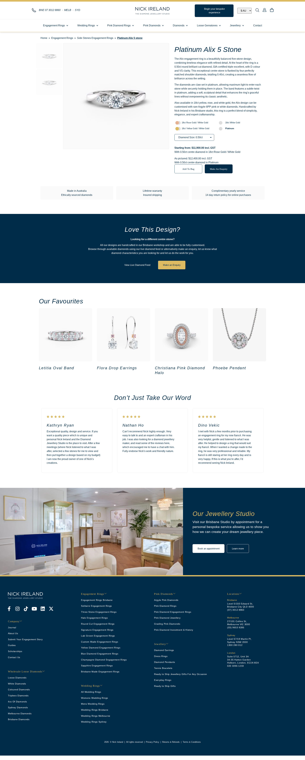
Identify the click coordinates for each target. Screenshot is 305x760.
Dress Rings (161, 656)
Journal (12, 627)
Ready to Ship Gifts (165, 686)
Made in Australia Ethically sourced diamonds (76, 192)
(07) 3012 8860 (235, 610)
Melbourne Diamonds (20, 713)
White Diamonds (17, 683)
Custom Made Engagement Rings (99, 642)
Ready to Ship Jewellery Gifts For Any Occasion (180, 674)
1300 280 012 (234, 645)
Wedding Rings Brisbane (94, 710)
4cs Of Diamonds (17, 701)
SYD (77, 10)
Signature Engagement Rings (97, 630)
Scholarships (15, 651)
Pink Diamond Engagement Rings (172, 612)
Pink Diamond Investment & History (173, 630)
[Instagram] (17, 608)
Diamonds (178, 25)
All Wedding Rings (91, 692)
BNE (50, 10)
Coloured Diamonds (19, 689)
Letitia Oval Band (56, 368)
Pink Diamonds (151, 25)
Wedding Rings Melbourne (95, 716)
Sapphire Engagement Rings (97, 665)
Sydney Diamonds (18, 707)
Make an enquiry (218, 169)
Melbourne (233, 617)
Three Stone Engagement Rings (99, 612)
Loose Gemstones (207, 25)
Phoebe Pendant (229, 368)
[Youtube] (34, 608)
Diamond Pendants (164, 662)
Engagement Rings (54, 25)
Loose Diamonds (17, 677)
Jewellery (235, 25)
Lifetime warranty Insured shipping (152, 192)
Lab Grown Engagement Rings (98, 635)
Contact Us (14, 657)
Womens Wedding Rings (94, 698)
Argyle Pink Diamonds (166, 600)
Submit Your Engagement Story (25, 639)
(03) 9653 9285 (235, 627)
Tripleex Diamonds (18, 695)
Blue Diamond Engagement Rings (99, 653)
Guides (12, 645)
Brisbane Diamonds (19, 719)
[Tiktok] (26, 608)
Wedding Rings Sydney (94, 721)
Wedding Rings (86, 25)
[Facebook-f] (9, 608)
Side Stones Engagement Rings (95, 38)
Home (44, 38)
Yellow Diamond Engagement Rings (100, 647)
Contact (257, 25)
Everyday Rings (162, 680)
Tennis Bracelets (163, 668)
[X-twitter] (51, 608)
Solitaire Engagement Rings (96, 606)
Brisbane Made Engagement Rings (100, 671)
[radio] (196, 122)
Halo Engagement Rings (94, 618)
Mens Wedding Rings (93, 704)
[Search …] (257, 10)
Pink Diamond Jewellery (167, 618)
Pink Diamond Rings (119, 25)
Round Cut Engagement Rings (98, 624)
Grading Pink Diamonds (167, 624)
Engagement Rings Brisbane (97, 600)
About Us (13, 633)
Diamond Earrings (164, 650)
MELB (67, 10)
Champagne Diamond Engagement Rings (104, 659)
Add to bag (188, 169)
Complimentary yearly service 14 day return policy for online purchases (228, 192)
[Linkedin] (42, 608)
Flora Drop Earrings (117, 368)
